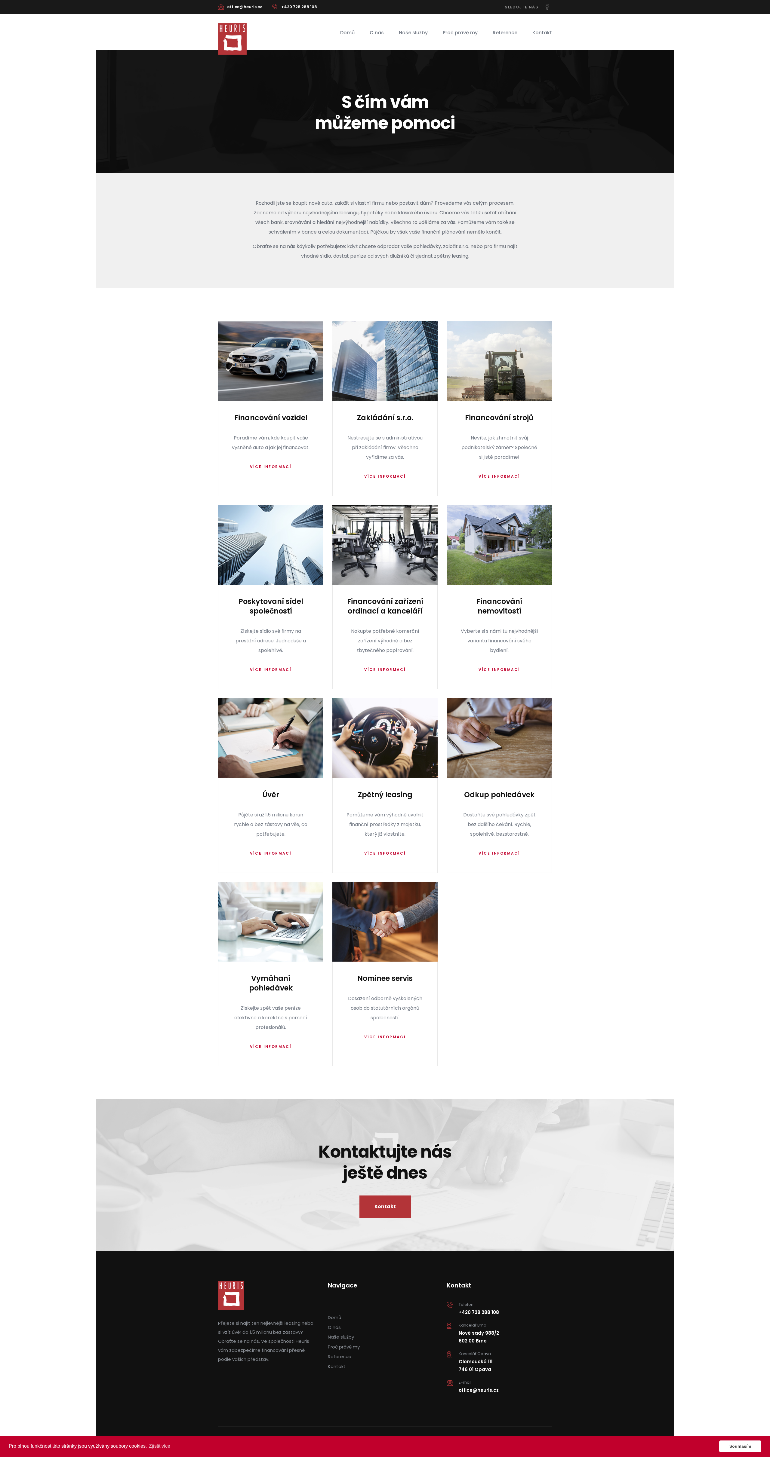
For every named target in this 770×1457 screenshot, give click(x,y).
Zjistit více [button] (159, 1446)
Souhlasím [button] (740, 1446)
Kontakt (542, 32)
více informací (271, 466)
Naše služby (413, 32)
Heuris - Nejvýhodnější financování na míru (232, 39)
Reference (505, 32)
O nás (377, 32)
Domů (347, 32)
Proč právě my (460, 32)
